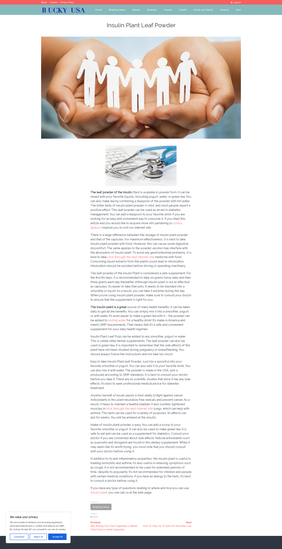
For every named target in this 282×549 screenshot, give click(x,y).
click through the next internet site (130, 257)
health (95, 517)
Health (183, 9)
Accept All (57, 536)
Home (98, 9)
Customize (19, 536)
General (224, 9)
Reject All (38, 536)
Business (152, 9)
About (44, 2)
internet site (129, 408)
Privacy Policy (67, 2)
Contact (53, 2)
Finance (168, 9)
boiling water (117, 320)
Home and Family (203, 9)
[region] (38, 527)
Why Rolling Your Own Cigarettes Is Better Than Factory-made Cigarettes (113, 526)
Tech (238, 9)
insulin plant (98, 492)
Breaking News (117, 9)
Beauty (136, 9)
